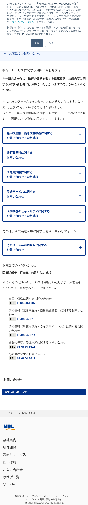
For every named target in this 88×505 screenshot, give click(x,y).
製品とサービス (14, 454)
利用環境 (19, 496)
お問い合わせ (13, 470)
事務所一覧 (11, 477)
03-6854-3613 (26, 319)
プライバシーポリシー (24, 22)
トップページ (10, 413)
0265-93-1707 (26, 303)
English (11, 484)
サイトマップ (66, 496)
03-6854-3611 (26, 346)
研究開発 (9, 447)
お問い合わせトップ (16, 392)
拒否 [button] (51, 43)
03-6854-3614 (26, 335)
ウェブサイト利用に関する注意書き (44, 499)
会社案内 (9, 440)
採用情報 (9, 462)
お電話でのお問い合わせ (25, 53)
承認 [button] (36, 43)
